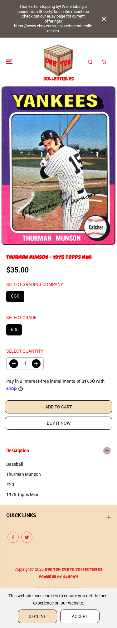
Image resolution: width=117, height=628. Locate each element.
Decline (37, 616)
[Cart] (104, 62)
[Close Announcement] (104, 19)
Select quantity (24, 351)
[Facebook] (13, 537)
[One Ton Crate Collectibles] (58, 62)
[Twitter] (27, 537)
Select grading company (34, 284)
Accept (80, 616)
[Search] (90, 62)
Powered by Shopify (58, 577)
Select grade (21, 317)
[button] (10, 62)
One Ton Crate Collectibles (74, 570)
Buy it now (59, 423)
